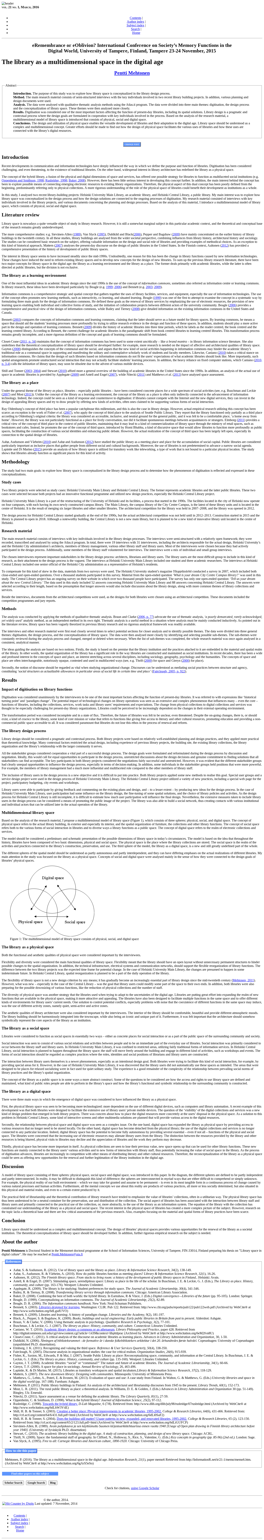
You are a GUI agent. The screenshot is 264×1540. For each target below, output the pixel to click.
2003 (149, 287)
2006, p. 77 (145, 617)
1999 (109, 287)
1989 (77, 234)
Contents (135, 18)
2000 (185, 660)
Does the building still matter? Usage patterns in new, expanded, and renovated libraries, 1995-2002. (122, 1418)
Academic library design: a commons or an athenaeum (79, 1329)
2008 (135, 309)
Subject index (135, 25)
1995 (101, 234)
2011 (141, 374)
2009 (176, 234)
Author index (135, 21)
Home (136, 32)
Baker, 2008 (77, 180)
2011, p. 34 (28, 341)
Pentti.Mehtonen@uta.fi (67, 1254)
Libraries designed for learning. (59, 1307)
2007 (58, 245)
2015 (37, 449)
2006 (137, 234)
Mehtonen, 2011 (243, 980)
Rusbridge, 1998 (56, 180)
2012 (224, 245)
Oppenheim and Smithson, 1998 (23, 180)
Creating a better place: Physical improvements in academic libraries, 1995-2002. (109, 1411)
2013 (177, 374)
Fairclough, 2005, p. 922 (169, 671)
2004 (36, 371)
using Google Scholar (145, 1488)
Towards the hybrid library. (60, 1404)
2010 (222, 352)
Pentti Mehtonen (132, 73)
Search (135, 29)
